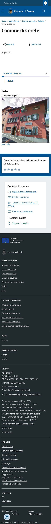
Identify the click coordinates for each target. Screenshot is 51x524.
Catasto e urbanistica (11, 313)
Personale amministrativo (13, 282)
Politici (4, 286)
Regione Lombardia (10, 3)
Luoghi (4, 354)
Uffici (4, 290)
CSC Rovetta (7, 446)
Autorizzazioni (8, 309)
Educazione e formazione (12, 317)
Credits (15, 514)
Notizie (5, 340)
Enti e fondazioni (9, 273)
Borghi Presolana (9, 454)
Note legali (6, 463)
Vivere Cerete (14, 21)
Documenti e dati (9, 269)
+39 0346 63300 (17, 382)
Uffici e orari (7, 427)
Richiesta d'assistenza (11, 483)
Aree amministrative (10, 265)
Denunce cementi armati (12, 450)
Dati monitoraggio (9, 510)
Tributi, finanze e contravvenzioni (16, 325)
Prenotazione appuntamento (14, 480)
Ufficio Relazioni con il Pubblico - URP (18, 423)
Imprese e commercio (11, 321)
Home (4, 21)
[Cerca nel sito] (43, 11)
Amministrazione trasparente (14, 471)
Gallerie (41, 21)
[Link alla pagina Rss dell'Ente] (3, 497)
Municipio (6, 144)
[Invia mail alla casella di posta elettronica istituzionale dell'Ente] (19, 390)
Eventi (4, 358)
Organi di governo (9, 277)
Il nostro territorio (28, 21)
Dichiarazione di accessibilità (14, 467)
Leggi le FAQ (7, 474)
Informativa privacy (10, 459)
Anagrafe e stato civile (11, 304)
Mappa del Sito (35, 514)
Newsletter (6, 500)
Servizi (31, 510)
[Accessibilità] (7, 517)
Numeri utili (7, 432)
